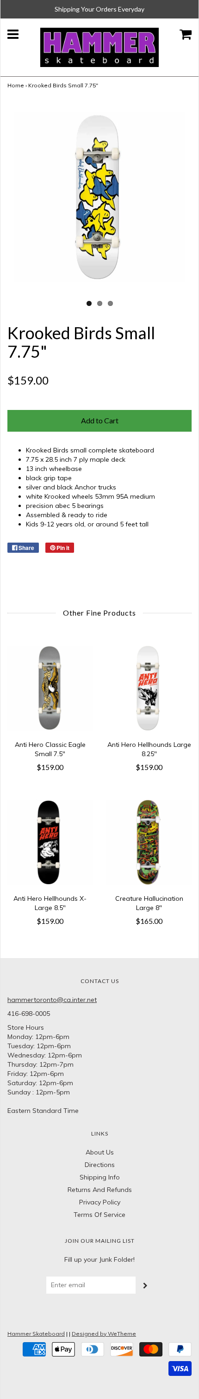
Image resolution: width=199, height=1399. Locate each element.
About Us (100, 1152)
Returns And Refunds (100, 1189)
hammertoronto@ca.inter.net (52, 1000)
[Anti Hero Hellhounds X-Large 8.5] (50, 842)
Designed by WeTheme (104, 1333)
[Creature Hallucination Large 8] (149, 842)
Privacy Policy (99, 1202)
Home (15, 85)
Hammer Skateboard (36, 1333)
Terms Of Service (99, 1214)
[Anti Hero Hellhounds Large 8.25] (149, 688)
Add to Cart (99, 420)
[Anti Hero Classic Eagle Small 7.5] (50, 688)
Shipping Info (100, 1177)
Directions (100, 1165)
